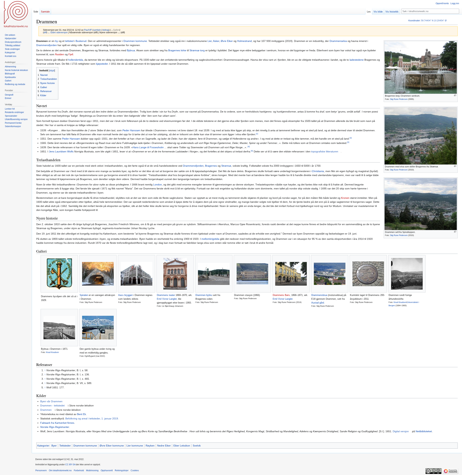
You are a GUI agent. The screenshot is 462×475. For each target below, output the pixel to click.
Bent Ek (81, 414)
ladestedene (357, 59)
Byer (54, 445)
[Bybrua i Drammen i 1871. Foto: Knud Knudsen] (59, 327)
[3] (348, 142)
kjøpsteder (102, 63)
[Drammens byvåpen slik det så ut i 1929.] (59, 274)
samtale (97, 30)
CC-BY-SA (70, 464)
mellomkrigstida (210, 238)
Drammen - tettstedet (52, 405)
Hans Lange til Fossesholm (148, 147)
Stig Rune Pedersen (398, 99)
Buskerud (81, 41)
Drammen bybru (203, 295)
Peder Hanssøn (131, 130)
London (157, 184)
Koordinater (414, 20)
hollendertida (75, 59)
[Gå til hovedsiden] (15, 14)
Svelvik (197, 445)
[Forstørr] (455, 95)
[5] (252, 151)
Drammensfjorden (46, 45)
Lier (210, 41)
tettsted (69, 41)
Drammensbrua (319, 295)
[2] (351, 138)
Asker (216, 41)
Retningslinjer (121, 470)
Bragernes (211, 165)
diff (45, 32)
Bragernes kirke (177, 50)
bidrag (106, 30)
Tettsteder (65, 445)
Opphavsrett (107, 470)
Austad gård (317, 302)
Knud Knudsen (400, 302)
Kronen (345, 197)
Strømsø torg (197, 50)
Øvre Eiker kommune (112, 445)
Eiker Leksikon (181, 445)
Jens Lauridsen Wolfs (61, 151)
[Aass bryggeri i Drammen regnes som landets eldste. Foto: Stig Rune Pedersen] (136, 274)
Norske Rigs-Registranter (54, 427)
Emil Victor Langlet (167, 299)
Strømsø (226, 165)
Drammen (46, 409)
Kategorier (43, 445)
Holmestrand (244, 41)
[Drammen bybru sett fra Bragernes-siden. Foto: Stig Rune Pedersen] (213, 274)
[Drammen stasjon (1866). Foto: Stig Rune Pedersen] (252, 273)
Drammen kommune (135, 41)
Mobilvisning (92, 470)
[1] (257, 134)
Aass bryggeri (125, 295)
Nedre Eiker (164, 445)
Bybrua (131, 50)
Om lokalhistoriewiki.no (60, 470)
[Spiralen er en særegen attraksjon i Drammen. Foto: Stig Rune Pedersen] (97, 274)
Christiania (318, 171)
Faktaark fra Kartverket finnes (57, 422)
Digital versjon (401, 431)
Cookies (135, 470)
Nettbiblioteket (424, 431)
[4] (249, 147)
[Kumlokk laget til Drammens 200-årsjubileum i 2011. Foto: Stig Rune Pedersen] (368, 273)
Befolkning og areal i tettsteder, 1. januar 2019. (92, 418)
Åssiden (59, 54)
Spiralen (84, 295)
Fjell (70, 54)
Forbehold (79, 470)
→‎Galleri (115, 30)
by (56, 41)
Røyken (150, 445)
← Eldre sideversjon (58, 32)
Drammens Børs (281, 295)
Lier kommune (135, 445)
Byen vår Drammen (51, 401)
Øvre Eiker (227, 41)
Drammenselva (338, 41)
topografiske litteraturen (324, 151)
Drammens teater (166, 295)
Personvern (41, 470)
